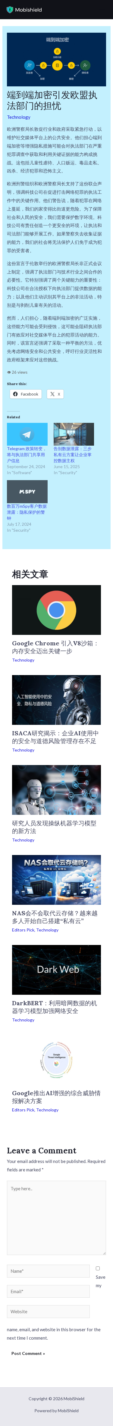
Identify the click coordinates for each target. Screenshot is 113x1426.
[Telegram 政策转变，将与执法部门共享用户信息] (27, 434)
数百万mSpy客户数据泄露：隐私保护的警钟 (27, 512)
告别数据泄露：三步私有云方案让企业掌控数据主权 (73, 454)
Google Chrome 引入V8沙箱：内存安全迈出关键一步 (55, 647)
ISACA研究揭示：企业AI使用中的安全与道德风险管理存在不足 (55, 737)
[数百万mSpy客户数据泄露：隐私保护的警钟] (27, 491)
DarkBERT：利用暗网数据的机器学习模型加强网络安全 (54, 1007)
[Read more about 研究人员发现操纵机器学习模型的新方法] (56, 789)
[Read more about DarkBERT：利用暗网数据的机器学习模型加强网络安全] (56, 969)
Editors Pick (23, 929)
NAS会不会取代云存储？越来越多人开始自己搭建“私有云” (55, 917)
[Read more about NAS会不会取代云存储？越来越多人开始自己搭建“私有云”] (56, 879)
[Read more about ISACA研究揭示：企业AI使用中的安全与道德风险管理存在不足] (56, 699)
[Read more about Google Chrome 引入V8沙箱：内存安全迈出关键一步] (56, 609)
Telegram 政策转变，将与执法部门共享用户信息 (27, 454)
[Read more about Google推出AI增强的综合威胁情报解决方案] (56, 1059)
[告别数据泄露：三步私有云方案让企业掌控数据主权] (74, 434)
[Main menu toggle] (102, 9)
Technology (18, 117)
